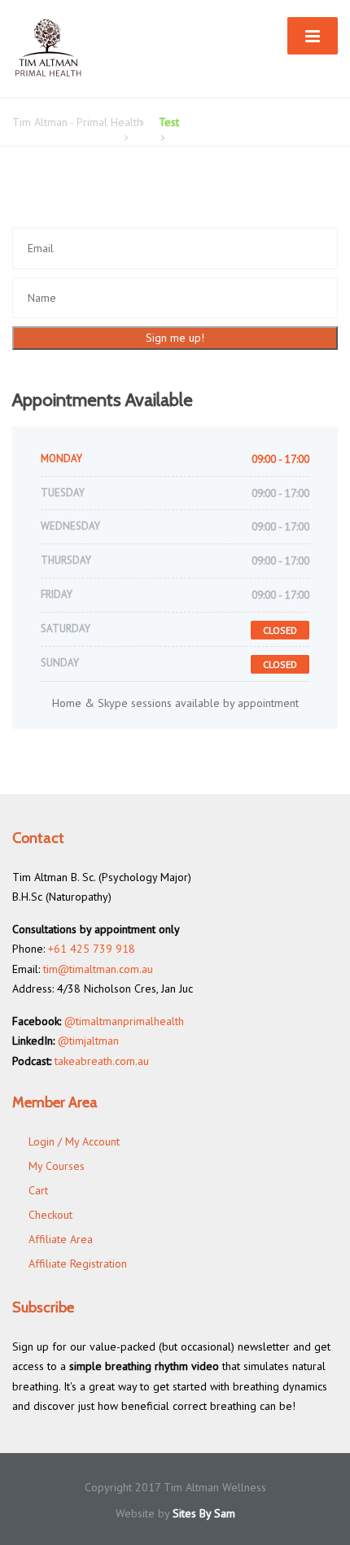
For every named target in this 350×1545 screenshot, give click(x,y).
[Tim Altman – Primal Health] (48, 48)
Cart (38, 1190)
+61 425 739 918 (91, 948)
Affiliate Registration (77, 1263)
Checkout (50, 1214)
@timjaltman (88, 1040)
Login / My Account (74, 1141)
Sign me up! (175, 337)
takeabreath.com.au (102, 1061)
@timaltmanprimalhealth (124, 1021)
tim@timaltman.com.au (98, 969)
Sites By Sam (204, 1513)
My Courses (56, 1166)
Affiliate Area (60, 1239)
